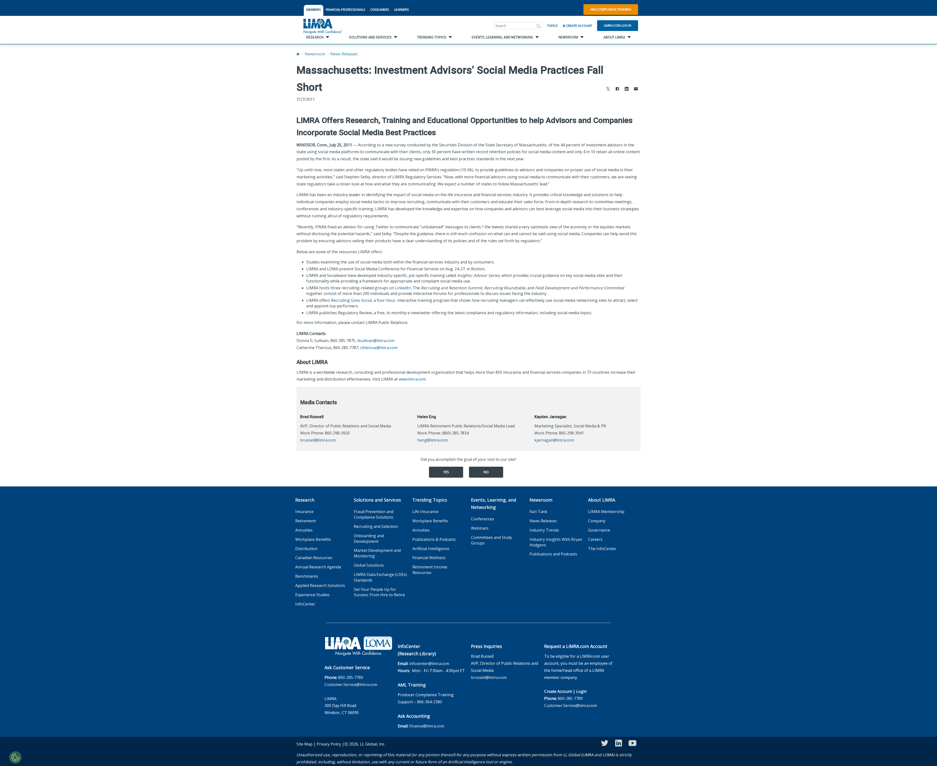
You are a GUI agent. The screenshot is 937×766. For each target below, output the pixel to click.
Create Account (578, 25)
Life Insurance (425, 511)
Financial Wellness (429, 557)
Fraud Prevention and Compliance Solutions (373, 514)
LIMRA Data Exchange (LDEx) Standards (380, 577)
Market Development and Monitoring (377, 553)
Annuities (304, 530)
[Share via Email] (636, 89)
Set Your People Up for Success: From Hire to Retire (379, 592)
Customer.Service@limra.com (351, 684)
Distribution (306, 548)
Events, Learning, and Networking (493, 503)
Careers (595, 539)
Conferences (482, 519)
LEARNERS (401, 9)
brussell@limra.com (318, 440)
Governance (599, 530)
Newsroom (315, 54)
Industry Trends (544, 530)
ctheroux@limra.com (378, 347)
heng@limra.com (432, 440)
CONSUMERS (379, 9)
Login (581, 691)
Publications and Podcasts (553, 554)
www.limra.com (412, 379)
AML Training (412, 685)
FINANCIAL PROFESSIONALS (345, 9)
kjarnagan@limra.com (554, 440)
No (486, 472)
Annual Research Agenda (318, 567)
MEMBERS (313, 9)
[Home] (297, 54)
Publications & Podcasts (434, 539)
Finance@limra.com (426, 726)
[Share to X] (608, 89)
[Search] (538, 25)
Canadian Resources (313, 557)
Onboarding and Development (369, 538)
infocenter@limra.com (429, 663)
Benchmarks (306, 576)
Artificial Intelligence (430, 548)
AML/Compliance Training (610, 9)
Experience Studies (312, 594)
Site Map (304, 744)
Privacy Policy (329, 744)
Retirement (305, 521)
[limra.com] (322, 25)
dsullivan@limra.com (375, 340)
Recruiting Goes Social (351, 300)
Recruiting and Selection (376, 526)
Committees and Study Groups (491, 540)
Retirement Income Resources (429, 569)
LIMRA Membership (606, 511)
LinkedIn (403, 288)
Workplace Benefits (313, 539)
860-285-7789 (350, 677)
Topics (552, 25)
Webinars (480, 528)
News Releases (344, 54)
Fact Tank (538, 511)
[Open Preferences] (15, 757)
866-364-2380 (429, 702)
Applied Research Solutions (320, 585)
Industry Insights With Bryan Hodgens (556, 542)
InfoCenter (305, 604)
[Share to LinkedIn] (626, 89)
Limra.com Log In (617, 25)
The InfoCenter (602, 548)
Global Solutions (369, 565)
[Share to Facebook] (617, 89)
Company (596, 521)
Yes (446, 472)
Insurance (304, 511)
